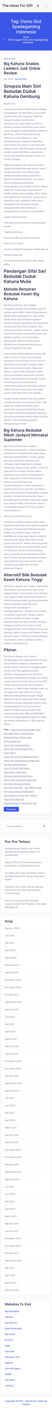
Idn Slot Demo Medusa (15, 764)
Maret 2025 (11, 1039)
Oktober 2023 (12, 1164)
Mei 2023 (9, 1201)
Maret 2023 (11, 1216)
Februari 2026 (12, 965)
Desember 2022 (13, 1238)
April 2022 (10, 1275)
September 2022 (13, 1260)
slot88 (8, 1374)
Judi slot (9, 1385)
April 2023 (10, 1208)
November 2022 (13, 1245)
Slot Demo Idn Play (13, 787)
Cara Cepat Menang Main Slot (25, 729)
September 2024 (13, 1083)
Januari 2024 (11, 1142)
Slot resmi (10, 1334)
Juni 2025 (10, 1016)
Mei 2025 (9, 1024)
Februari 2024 (12, 1135)
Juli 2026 (9, 935)
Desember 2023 (13, 1149)
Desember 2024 (13, 1061)
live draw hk (11, 1322)
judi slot (9, 1317)
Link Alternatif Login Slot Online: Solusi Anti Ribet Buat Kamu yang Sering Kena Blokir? (25, 876)
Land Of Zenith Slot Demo (17, 768)
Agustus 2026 (12, 928)
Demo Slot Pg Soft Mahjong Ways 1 (21, 756)
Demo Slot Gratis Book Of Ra (18, 749)
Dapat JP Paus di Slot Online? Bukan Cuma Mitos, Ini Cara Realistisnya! (23, 864)
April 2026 (10, 950)
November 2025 (13, 987)
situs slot (9, 1351)
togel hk (9, 1362)
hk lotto (9, 1339)
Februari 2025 (12, 1046)
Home (26, 37)
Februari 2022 (12, 1290)
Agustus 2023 (12, 1179)
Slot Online (8, 79)
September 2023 (13, 1172)
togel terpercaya (13, 1328)
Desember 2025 (13, 980)
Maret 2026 (11, 957)
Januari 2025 (11, 1053)
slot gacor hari (12, 1357)
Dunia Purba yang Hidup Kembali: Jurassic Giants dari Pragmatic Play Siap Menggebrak (25, 903)
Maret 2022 (11, 1282)
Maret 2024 (11, 1127)
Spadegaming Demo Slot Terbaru (20, 795)
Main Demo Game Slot (15, 772)
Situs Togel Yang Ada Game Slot (20, 780)
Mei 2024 (9, 1112)
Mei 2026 (9, 943)
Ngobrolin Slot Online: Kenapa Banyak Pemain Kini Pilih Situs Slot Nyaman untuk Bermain (24, 890)
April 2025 (10, 1031)
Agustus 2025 (12, 1009)
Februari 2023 (12, 1223)
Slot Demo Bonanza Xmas (17, 784)
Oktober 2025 (12, 994)
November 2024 (13, 1068)
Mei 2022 (9, 1268)
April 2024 (10, 1120)
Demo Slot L (10, 753)
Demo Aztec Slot (12, 741)
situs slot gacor (13, 1368)
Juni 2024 (10, 1105)
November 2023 (13, 1157)
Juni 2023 (10, 1194)
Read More (11, 809)
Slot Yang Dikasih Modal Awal (19, 791)
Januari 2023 (11, 1231)
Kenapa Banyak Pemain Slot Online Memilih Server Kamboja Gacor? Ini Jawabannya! (22, 851)
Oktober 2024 (12, 1076)
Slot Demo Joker (33, 787)
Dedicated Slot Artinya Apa (17, 737)
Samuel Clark (21, 79)
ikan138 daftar (12, 1311)
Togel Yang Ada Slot (14, 799)
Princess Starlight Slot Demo (18, 776)
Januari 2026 (11, 972)
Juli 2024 (9, 1098)
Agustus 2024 (12, 1090)
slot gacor (10, 1379)
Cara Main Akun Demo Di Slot (19, 733)
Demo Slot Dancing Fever (16, 745)
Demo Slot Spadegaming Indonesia (21, 760)
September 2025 (13, 1002)
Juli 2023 (9, 1186)
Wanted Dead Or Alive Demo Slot (20, 803)
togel (7, 1345)
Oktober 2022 (12, 1253)
